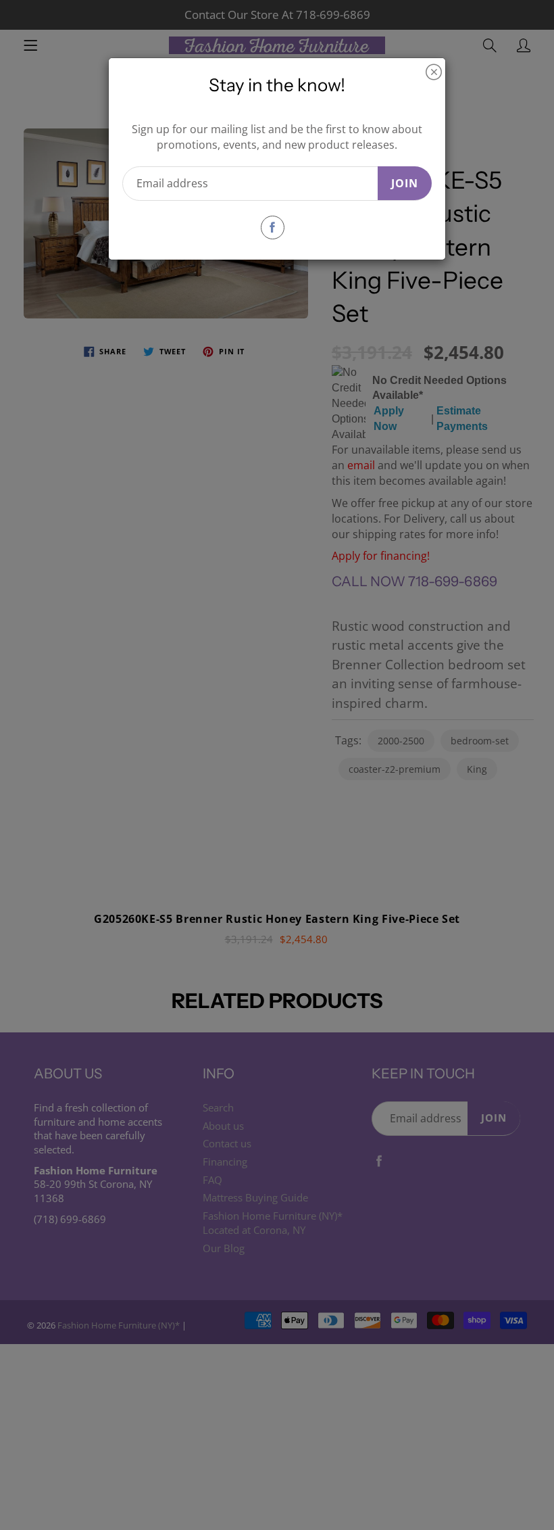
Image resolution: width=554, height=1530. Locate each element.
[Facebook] (272, 227)
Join (404, 183)
